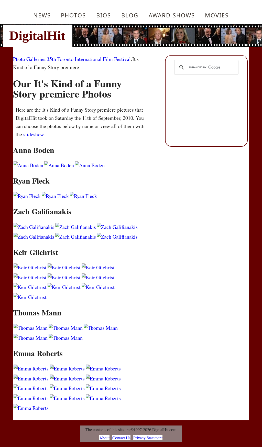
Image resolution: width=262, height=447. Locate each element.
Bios (103, 15)
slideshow (33, 134)
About (104, 437)
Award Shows (172, 15)
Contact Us (121, 437)
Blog (129, 15)
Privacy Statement (147, 437)
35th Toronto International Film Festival (89, 59)
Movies (217, 15)
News (42, 15)
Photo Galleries (29, 59)
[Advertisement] (165, 35)
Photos (73, 15)
